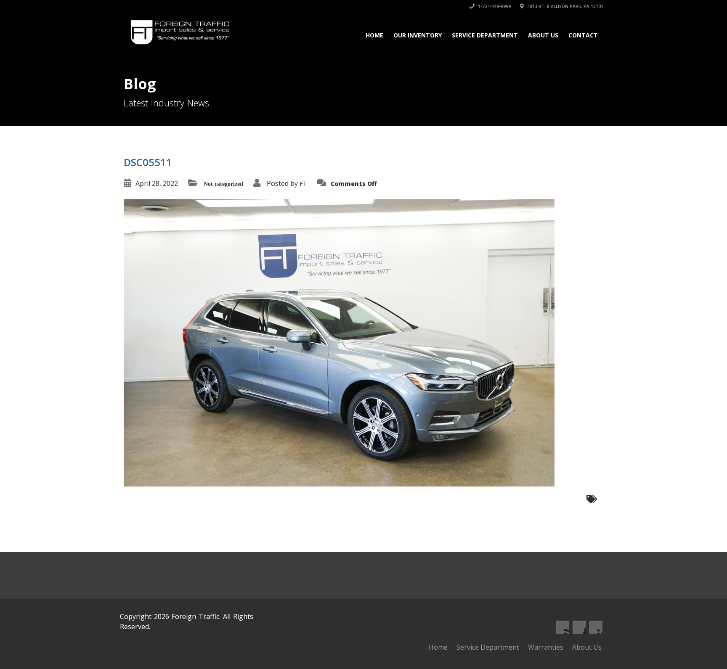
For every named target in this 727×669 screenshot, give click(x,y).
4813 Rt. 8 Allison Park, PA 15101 (564, 6)
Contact (583, 35)
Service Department (485, 35)
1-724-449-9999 (494, 6)
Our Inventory (417, 35)
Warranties (545, 647)
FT (303, 184)
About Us (543, 35)
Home (374, 35)
